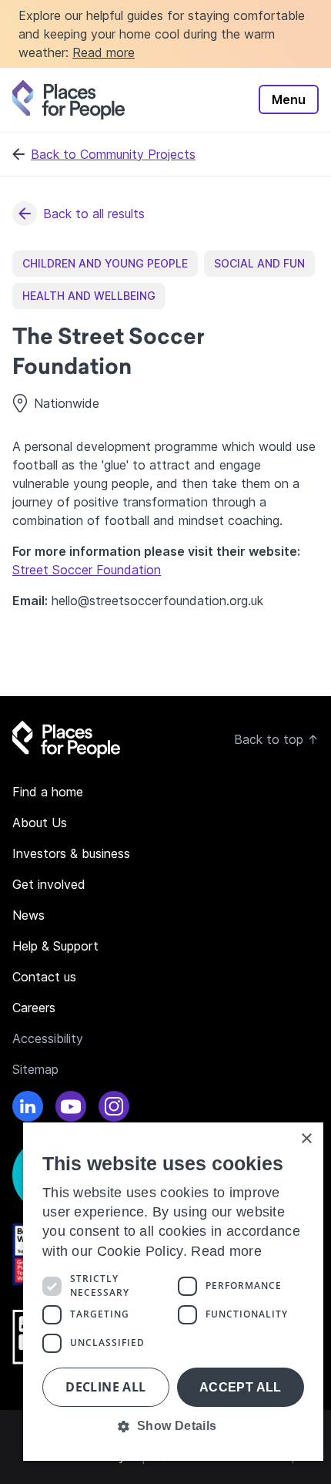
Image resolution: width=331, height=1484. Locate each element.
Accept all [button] (240, 1387)
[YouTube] (70, 1108)
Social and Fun (259, 263)
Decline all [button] (105, 1386)
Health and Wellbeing (88, 295)
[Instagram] (114, 1108)
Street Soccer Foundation (86, 569)
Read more (103, 52)
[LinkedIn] (27, 1108)
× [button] (306, 1139)
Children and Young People (105, 263)
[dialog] (173, 1291)
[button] (173, 1426)
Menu (289, 99)
